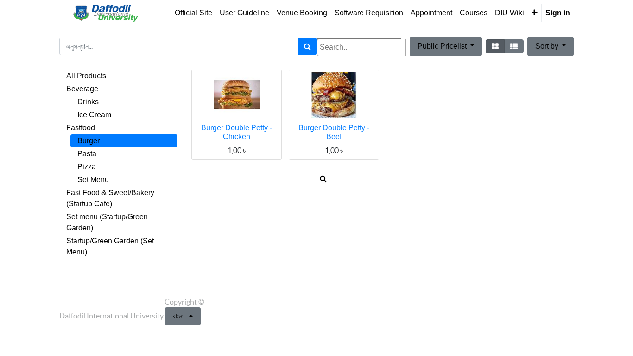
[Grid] (495, 46)
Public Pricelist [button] (443, 46)
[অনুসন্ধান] (307, 46)
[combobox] (361, 47)
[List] (514, 46)
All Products (86, 76)
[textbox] (361, 47)
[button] (534, 13)
